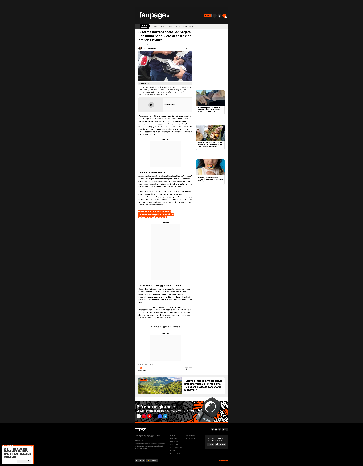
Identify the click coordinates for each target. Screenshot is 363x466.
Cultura (178, 26)
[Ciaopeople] (223, 461)
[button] (190, 48)
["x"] (154, 416)
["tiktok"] (139, 416)
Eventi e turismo (188, 26)
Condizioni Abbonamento (177, 447)
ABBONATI (207, 15)
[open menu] (137, 26)
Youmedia (172, 435)
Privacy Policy (174, 441)
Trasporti (170, 26)
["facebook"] (160, 416)
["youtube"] (149, 416)
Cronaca (151, 364)
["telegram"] (165, 416)
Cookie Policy (174, 444)
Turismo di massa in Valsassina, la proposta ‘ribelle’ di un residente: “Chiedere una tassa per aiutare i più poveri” (203, 385)
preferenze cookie (175, 453)
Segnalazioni (174, 438)
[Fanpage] (141, 429)
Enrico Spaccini (152, 48)
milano (144, 26)
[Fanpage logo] (152, 15)
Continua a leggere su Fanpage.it (165, 327)
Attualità (156, 26)
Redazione (173, 450)
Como (146, 364)
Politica (163, 26)
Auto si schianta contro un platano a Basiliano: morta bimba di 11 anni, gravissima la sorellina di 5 (17, 452)
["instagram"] (144, 416)
